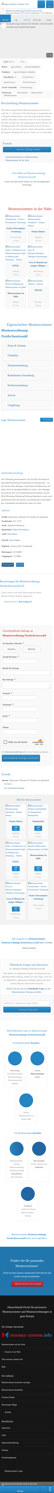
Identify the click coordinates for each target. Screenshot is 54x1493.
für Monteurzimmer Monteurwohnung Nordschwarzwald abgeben (15, 1077)
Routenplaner (47, 420)
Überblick (12, 355)
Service (11, 395)
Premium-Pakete (8, 1397)
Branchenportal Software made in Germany (18, 1485)
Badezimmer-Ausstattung (20, 375)
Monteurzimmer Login (13, 1471)
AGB (4, 1435)
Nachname (7, 705)
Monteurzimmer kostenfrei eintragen (16, 1382)
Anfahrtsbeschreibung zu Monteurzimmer (21, 157)
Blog (3, 1367)
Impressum (6, 1428)
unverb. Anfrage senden (28, 149)
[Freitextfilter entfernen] (41, 4)
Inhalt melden (29, 948)
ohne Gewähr (45, 942)
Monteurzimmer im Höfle (16, 295)
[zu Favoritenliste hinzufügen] (3, 25)
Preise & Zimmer (16, 345)
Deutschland (12, 534)
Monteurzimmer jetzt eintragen (28, 1284)
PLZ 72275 (17, 521)
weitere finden (37, 1073)
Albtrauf (38, 290)
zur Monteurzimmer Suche (3, 11)
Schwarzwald (16, 546)
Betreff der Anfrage (10, 668)
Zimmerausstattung (17, 365)
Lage (16, 20)
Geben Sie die (17, 602)
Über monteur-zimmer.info (12, 1359)
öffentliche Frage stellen (28, 1010)
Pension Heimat (38, 231)
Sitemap (5, 1450)
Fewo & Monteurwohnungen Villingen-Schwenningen (38, 264)
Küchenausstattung (17, 385)
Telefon (5, 727)
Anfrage (48, 20)
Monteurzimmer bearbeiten (12, 1390)
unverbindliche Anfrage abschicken (20, 758)
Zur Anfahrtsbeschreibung (14, 788)
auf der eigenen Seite (39, 1164)
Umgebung (13, 405)
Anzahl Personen (9, 657)
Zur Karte (8, 784)
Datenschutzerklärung (13, 752)
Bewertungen (38, 20)
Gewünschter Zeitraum (12, 643)
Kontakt (20, 565)
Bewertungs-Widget (9, 1405)
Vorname (6, 693)
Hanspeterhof (38, 821)
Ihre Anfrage (8, 679)
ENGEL (15, 266)
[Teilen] (43, 1489)
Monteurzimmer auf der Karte (17, 160)
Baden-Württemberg (21, 529)
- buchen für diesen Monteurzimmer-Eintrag (27, 1211)
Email (5, 716)
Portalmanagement (9, 1457)
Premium (48, 211)
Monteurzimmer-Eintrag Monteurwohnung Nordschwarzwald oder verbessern (17, 1169)
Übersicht (5, 20)
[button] (27, 40)
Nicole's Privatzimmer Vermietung (16, 230)
